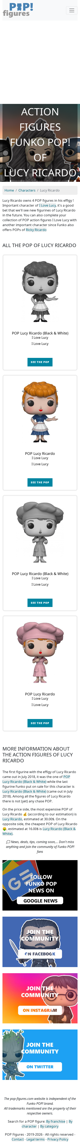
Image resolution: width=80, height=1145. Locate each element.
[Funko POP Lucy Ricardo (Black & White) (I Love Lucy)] (40, 291)
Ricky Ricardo (36, 230)
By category (49, 1126)
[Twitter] (40, 1054)
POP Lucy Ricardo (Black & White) (36, 779)
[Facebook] (40, 941)
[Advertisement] (40, 62)
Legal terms (35, 1139)
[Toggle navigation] (72, 10)
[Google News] (40, 885)
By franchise (55, 1121)
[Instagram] (40, 998)
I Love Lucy (47, 205)
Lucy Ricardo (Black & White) (24, 791)
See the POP (40, 362)
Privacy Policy (57, 1139)
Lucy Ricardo (12, 819)
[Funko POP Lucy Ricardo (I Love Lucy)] (40, 412)
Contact (18, 1139)
